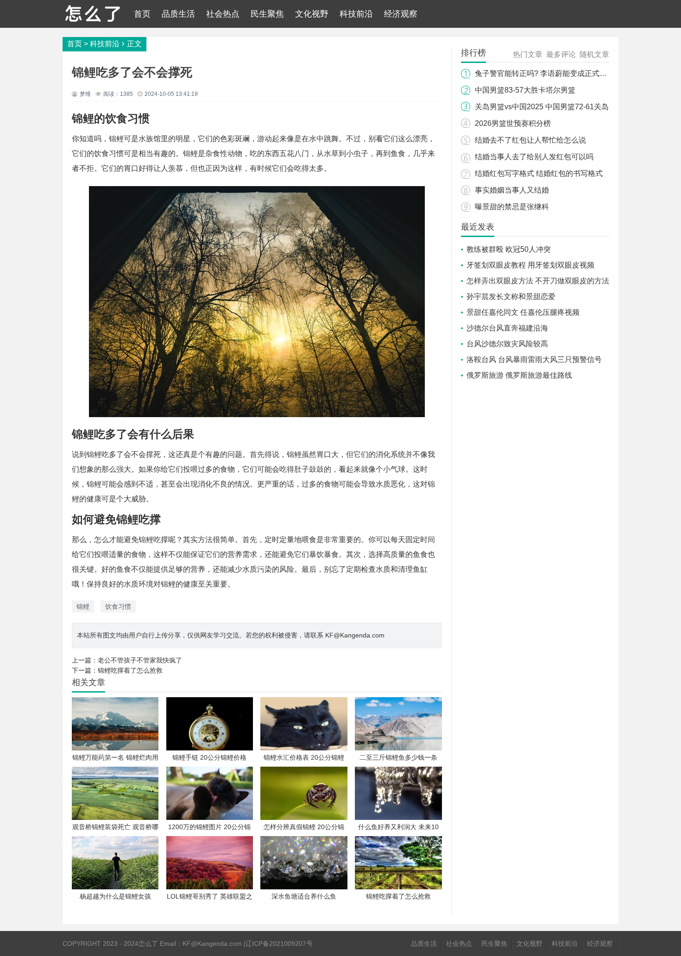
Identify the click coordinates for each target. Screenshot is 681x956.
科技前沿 (356, 14)
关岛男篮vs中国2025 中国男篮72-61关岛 (542, 107)
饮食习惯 (118, 606)
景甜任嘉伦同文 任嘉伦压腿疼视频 (523, 312)
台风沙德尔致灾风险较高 (507, 344)
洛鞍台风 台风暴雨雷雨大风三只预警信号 (534, 359)
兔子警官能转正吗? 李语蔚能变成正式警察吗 (548, 73)
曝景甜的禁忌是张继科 (512, 207)
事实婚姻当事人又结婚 (512, 190)
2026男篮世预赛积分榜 (513, 123)
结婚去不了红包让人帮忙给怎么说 (530, 140)
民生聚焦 (267, 14)
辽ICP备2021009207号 (279, 943)
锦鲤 (82, 606)
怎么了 (148, 943)
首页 (142, 14)
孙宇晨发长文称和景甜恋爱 (511, 296)
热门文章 (527, 54)
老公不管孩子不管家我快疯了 (140, 660)
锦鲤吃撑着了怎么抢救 (130, 670)
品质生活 (178, 14)
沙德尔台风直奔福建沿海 (507, 328)
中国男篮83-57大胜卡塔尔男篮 (525, 90)
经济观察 (400, 14)
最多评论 (561, 54)
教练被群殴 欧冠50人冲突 (509, 249)
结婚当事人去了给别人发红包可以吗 (534, 157)
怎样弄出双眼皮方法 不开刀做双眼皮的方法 (538, 281)
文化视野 (311, 14)
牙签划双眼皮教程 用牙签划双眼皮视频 (530, 265)
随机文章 (594, 54)
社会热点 (223, 14)
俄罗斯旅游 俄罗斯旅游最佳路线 (519, 375)
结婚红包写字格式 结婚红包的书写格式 (539, 173)
